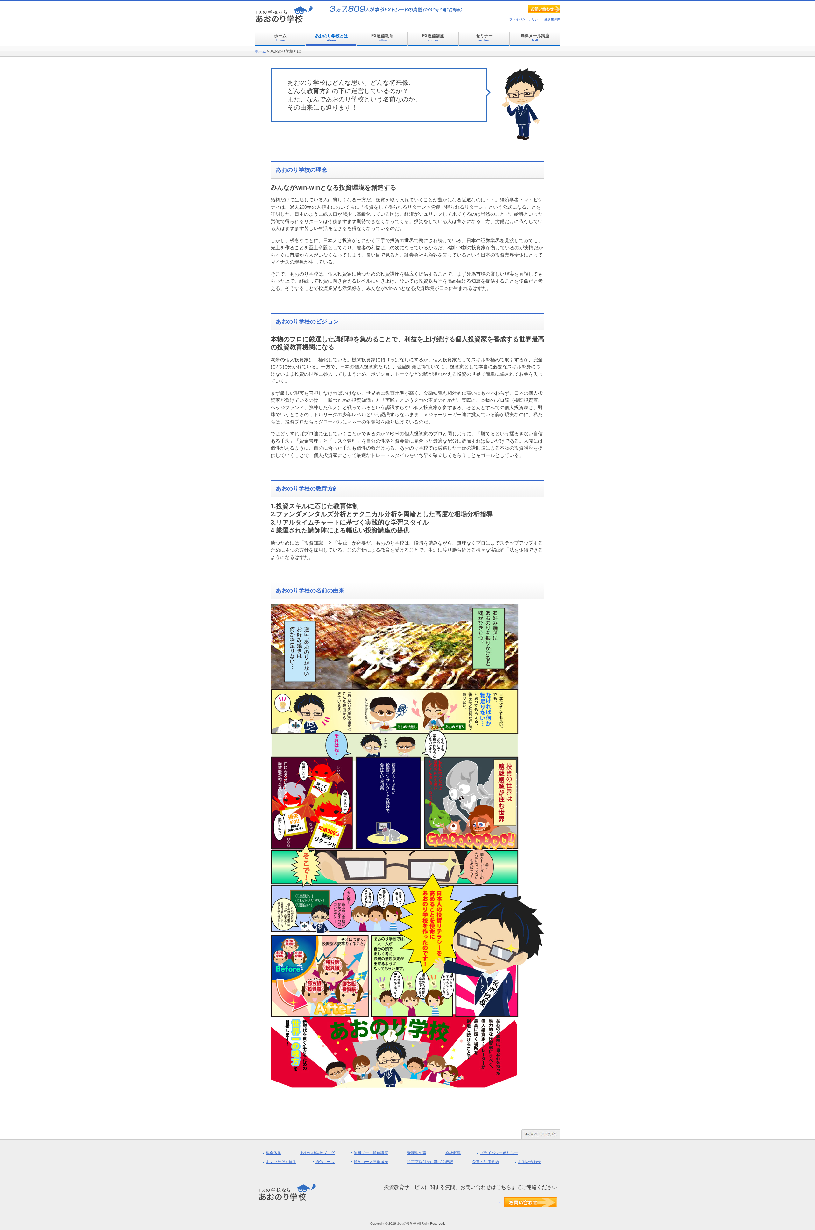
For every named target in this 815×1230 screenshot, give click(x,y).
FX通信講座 (433, 37)
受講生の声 (552, 19)
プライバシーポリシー (525, 19)
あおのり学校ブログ (317, 1153)
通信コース (325, 1162)
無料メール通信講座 (371, 1153)
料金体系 (273, 1153)
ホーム (280, 37)
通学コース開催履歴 (371, 1162)
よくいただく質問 (281, 1162)
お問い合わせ (529, 1162)
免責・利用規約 (485, 1162)
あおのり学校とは (331, 37)
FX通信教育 (382, 37)
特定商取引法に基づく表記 (430, 1162)
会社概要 (453, 1153)
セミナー (484, 37)
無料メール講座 (535, 37)
